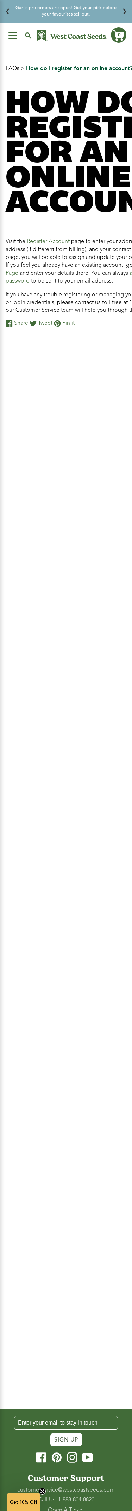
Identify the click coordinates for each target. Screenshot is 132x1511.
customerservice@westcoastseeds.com (66, 1489)
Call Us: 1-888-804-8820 (66, 1499)
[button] (118, 35)
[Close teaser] (42, 1491)
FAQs (12, 68)
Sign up (66, 1439)
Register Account (48, 241)
